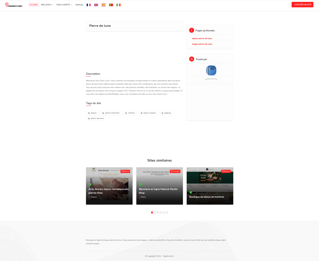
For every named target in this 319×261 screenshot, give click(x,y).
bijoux (93, 113)
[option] (109, 188)
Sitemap (79, 4)
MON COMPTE (63, 4)
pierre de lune (97, 118)
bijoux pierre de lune (202, 38)
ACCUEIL (33, 4)
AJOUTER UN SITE (302, 4)
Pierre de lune (100, 26)
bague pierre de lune (202, 44)
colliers (131, 113)
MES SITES (46, 4)
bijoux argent (149, 113)
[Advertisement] (134, 51)
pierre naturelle (112, 113)
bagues (167, 113)
